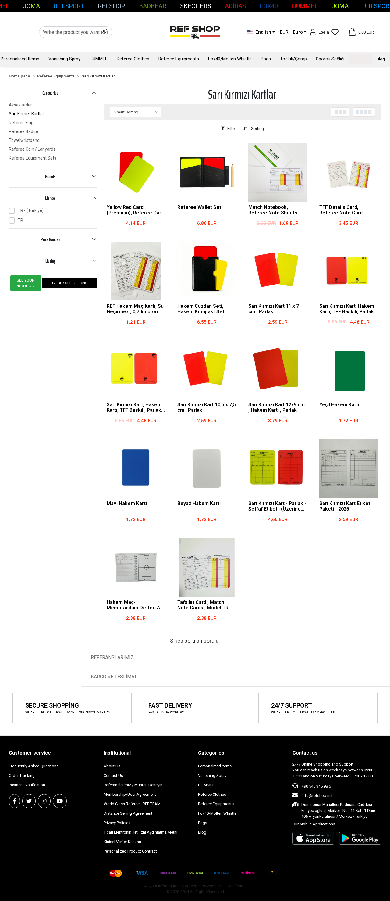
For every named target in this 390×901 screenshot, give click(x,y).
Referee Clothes (133, 59)
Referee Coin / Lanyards (32, 149)
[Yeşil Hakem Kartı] (348, 369)
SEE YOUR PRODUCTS (26, 283)
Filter (231, 128)
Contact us (304, 753)
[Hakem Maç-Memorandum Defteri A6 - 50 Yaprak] (136, 567)
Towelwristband (24, 140)
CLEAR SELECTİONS (69, 283)
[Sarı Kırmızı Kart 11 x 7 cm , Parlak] (277, 271)
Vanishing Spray (64, 59)
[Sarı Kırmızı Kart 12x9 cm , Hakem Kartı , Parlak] (277, 369)
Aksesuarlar (20, 104)
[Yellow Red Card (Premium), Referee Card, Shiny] (136, 172)
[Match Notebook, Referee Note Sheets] (277, 172)
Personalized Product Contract (130, 851)
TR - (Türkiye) (31, 210)
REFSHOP (111, 6)
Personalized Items (20, 59)
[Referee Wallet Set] (206, 172)
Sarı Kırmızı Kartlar (26, 113)
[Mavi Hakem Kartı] (136, 468)
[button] (319, 32)
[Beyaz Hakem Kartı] (206, 468)
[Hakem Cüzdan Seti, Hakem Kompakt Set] (206, 271)
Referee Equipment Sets (32, 158)
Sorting (257, 128)
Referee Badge (23, 131)
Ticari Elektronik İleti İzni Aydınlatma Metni (140, 832)
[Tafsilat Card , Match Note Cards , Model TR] (206, 567)
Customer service (30, 753)
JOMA (31, 6)
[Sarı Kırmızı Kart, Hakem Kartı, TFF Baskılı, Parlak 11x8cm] (136, 369)
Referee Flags (22, 122)
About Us (112, 766)
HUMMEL (305, 6)
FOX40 (269, 6)
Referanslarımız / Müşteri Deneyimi (134, 785)
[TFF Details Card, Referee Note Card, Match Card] (348, 172)
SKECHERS (195, 6)
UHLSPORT (69, 6)
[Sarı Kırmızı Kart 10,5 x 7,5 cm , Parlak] (206, 369)
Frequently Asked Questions (33, 766)
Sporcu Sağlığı (330, 59)
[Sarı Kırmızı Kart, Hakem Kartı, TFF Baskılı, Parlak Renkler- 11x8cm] (348, 271)
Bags (266, 59)
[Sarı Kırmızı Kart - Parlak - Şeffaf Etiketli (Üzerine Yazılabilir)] (277, 468)
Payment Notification (27, 785)
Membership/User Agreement (130, 794)
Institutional (117, 753)
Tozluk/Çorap (293, 59)
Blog (381, 59)
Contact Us (113, 775)
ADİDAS (235, 6)
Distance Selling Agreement (128, 813)
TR (20, 220)
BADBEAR (152, 6)
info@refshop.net (317, 795)
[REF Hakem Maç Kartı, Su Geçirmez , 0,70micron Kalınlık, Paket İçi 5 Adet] (136, 271)
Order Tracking (22, 775)
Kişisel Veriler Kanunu (122, 841)
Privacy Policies (117, 822)
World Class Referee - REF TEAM (132, 804)
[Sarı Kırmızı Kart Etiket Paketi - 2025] (348, 468)
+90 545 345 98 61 (317, 786)
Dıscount (360, 59)
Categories (211, 753)
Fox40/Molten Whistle (230, 59)
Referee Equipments (178, 59)
